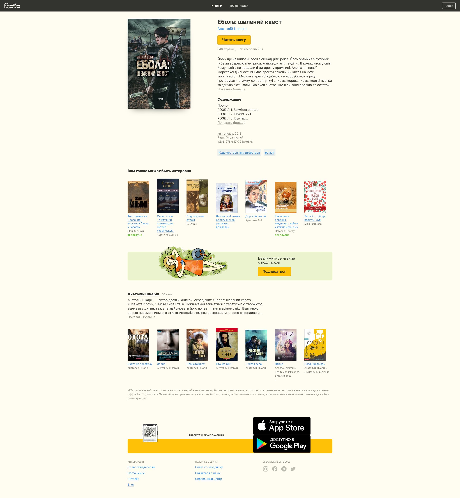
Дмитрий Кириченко (316, 371)
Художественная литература (239, 152)
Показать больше (231, 89)
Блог (131, 484)
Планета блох (196, 364)
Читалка (133, 479)
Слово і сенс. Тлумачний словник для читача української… (165, 223)
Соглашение (136, 473)
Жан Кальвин (136, 230)
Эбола (161, 364)
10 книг (150, 294)
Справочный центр (208, 479)
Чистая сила (253, 364)
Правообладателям (141, 467)
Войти (449, 6)
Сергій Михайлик (167, 234)
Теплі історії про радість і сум (315, 218)
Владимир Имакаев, (287, 371)
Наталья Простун (285, 230)
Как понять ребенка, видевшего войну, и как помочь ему (286, 222)
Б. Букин (192, 223)
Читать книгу (234, 40)
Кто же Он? (223, 364)
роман (269, 152)
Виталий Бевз (283, 375)
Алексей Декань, (285, 367)
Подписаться (274, 271)
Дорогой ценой (255, 216)
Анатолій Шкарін (232, 29)
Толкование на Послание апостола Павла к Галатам (138, 222)
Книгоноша (225, 133)
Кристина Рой (253, 220)
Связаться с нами (207, 473)
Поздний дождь (314, 364)
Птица (279, 364)
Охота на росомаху (140, 364)
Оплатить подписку (209, 467)
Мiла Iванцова (313, 223)
